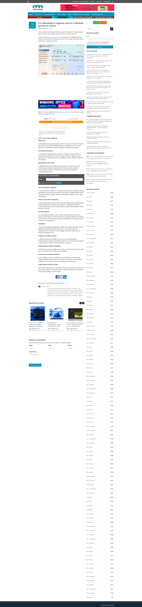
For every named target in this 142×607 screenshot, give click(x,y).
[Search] (111, 28)
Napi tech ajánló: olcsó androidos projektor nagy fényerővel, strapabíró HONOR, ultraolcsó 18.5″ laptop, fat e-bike (99, 87)
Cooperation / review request (80, 1)
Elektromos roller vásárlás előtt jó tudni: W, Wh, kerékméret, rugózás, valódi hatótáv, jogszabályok (100, 181)
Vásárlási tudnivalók (97, 14)
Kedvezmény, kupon (49, 14)
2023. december (91, 326)
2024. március (90, 313)
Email (50, 345)
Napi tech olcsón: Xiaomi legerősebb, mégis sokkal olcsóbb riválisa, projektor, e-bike (99, 61)
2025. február (90, 267)
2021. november (91, 430)
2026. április (90, 209)
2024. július (89, 297)
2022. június (90, 401)
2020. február (90, 518)
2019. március (90, 564)
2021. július (89, 447)
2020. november (91, 480)
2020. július (89, 497)
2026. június (90, 201)
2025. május (90, 255)
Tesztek (31, 14)
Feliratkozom (59, 183)
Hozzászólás (32, 351)
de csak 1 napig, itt (62, 112)
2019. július (89, 547)
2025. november (91, 230)
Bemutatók (38, 14)
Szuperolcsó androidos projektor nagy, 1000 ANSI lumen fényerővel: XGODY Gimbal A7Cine (99, 97)
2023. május (90, 355)
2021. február (90, 468)
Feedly (97, 22)
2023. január (90, 372)
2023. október (90, 334)
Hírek (58, 14)
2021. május (90, 455)
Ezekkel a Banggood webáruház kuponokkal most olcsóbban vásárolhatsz (99, 142)
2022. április (90, 409)
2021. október (90, 434)
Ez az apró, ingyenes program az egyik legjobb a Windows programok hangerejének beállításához (36, 327)
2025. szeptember (91, 238)
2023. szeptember (91, 338)
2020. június (90, 501)
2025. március (90, 263)
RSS (104, 22)
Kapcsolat (99, 1)
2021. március (90, 464)
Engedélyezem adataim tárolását (47, 183)
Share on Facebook (57, 277)
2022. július (89, 397)
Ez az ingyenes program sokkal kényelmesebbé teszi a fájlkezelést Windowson (75, 325)
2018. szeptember (91, 589)
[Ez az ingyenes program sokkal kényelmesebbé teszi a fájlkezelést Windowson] (75, 313)
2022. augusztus (91, 393)
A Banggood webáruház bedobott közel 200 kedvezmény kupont (98, 137)
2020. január (90, 522)
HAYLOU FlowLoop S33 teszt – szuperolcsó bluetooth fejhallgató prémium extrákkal (97, 163)
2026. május (90, 205)
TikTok (62, 17)
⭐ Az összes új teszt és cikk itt (103, 17)
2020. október (90, 484)
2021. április (90, 459)
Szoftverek (48, 283)
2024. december (91, 276)
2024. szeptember (91, 288)
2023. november (91, 330)
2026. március (90, 213)
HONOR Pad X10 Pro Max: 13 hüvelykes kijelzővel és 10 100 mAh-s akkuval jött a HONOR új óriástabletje (99, 56)
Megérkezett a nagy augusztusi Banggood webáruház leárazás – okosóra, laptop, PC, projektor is (97, 127)
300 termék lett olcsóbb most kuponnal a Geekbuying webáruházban (97, 133)
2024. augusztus (91, 293)
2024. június (90, 301)
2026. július (89, 197)
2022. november (91, 380)
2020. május (90, 505)
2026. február (90, 217)
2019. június (90, 551)
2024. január (90, 322)
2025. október (90, 234)
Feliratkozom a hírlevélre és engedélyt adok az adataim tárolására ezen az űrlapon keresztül (98, 42)
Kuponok (39, 17)
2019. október (90, 534)
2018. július (89, 597)
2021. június (90, 451)
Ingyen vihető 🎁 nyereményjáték (83, 17)
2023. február (90, 368)
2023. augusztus (91, 343)
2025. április (90, 259)
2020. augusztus (91, 493)
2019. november (91, 530)
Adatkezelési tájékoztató (107, 605)
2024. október (90, 284)
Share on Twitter (61, 277)
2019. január (90, 572)
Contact (92, 1)
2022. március (90, 413)
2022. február (90, 418)
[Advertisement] (61, 88)
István (50, 28)
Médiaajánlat (106, 1)
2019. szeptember (91, 539)
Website (69, 345)
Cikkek (64, 14)
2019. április (90, 559)
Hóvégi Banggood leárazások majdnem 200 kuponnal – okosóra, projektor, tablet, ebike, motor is (99, 148)
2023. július (89, 347)
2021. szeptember (91, 438)
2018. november (91, 580)
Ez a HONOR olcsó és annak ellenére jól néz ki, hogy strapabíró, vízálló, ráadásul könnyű (100, 102)
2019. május (90, 555)
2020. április (90, 509)
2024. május (90, 305)
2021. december (91, 426)
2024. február (90, 318)
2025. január (90, 272)
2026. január (90, 222)
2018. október (90, 584)
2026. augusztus (91, 192)
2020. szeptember (91, 489)
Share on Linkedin (64, 277)
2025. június (90, 251)
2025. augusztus (91, 242)
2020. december (91, 476)
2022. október (90, 384)
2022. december (91, 376)
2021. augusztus (91, 443)
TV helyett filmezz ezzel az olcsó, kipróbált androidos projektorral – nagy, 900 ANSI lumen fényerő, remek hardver (98, 71)
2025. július (89, 247)
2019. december (91, 526)
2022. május (90, 405)
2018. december (91, 576)
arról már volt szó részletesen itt (60, 37)
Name (30, 345)
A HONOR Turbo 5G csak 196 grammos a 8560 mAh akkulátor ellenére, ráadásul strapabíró (99, 107)
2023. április (90, 359)
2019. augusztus (91, 543)
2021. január (90, 472)
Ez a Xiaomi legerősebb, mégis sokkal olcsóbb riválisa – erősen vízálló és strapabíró (98, 66)
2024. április (90, 309)
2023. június (90, 351)
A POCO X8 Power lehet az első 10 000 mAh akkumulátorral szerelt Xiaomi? (98, 93)
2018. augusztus (91, 593)
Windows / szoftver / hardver (81, 14)
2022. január (90, 422)
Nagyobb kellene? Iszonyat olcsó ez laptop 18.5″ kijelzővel (99, 111)
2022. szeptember (91, 388)
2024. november (91, 280)
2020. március (90, 514)
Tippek (70, 14)
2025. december (91, 226)
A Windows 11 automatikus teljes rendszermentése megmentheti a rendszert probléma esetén (55, 327)
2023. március (90, 363)
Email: (40, 179)
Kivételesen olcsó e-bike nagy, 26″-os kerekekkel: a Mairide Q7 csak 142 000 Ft (100, 77)
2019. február (90, 568)
